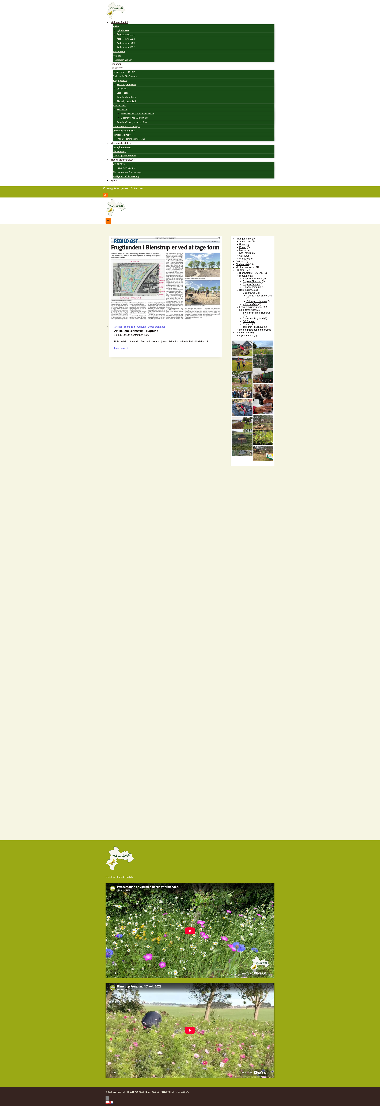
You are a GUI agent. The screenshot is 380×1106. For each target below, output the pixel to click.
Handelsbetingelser (122, 60)
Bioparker (116, 63)
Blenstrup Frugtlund (126, 84)
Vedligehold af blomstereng (126, 176)
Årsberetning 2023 (126, 43)
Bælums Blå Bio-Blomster (125, 76)
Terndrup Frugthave (126, 97)
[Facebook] (112, 1102)
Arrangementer (243, 238)
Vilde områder (250, 304)
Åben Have (245, 241)
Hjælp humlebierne (126, 168)
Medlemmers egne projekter (254, 330)
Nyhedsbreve (123, 30)
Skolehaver (249, 293)
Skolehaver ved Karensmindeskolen (137, 113)
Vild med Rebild (244, 332)
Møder (242, 250)
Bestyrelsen (119, 51)
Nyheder (115, 180)
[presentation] (165, 278)
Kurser (242, 247)
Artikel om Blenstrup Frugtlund (136, 331)
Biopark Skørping (252, 281)
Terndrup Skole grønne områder (132, 122)
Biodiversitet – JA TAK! (124, 72)
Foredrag (244, 244)
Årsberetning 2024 (126, 39)
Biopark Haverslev (252, 278)
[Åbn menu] (108, 221)
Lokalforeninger (156, 326)
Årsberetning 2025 (126, 35)
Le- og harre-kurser (122, 147)
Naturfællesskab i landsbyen (126, 126)
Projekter (240, 270)
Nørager (247, 324)
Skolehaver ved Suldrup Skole (134, 118)
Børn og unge (246, 290)
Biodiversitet (242, 264)
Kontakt (117, 56)
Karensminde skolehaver (259, 295)
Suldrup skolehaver (256, 301)
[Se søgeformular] (105, 195)
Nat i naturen (246, 253)
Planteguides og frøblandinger (127, 172)
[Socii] (190, 1098)
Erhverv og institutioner (124, 131)
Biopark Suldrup (251, 284)
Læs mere (121, 348)
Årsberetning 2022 (126, 47)
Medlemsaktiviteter (245, 267)
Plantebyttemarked (126, 101)
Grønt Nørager (123, 93)
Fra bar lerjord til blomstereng (131, 139)
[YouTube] (107, 1102)
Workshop (244, 258)
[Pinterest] (109, 1102)
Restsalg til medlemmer (124, 155)
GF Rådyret (122, 89)
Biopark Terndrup (252, 287)
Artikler (118, 326)
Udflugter (244, 255)
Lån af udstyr (119, 151)
